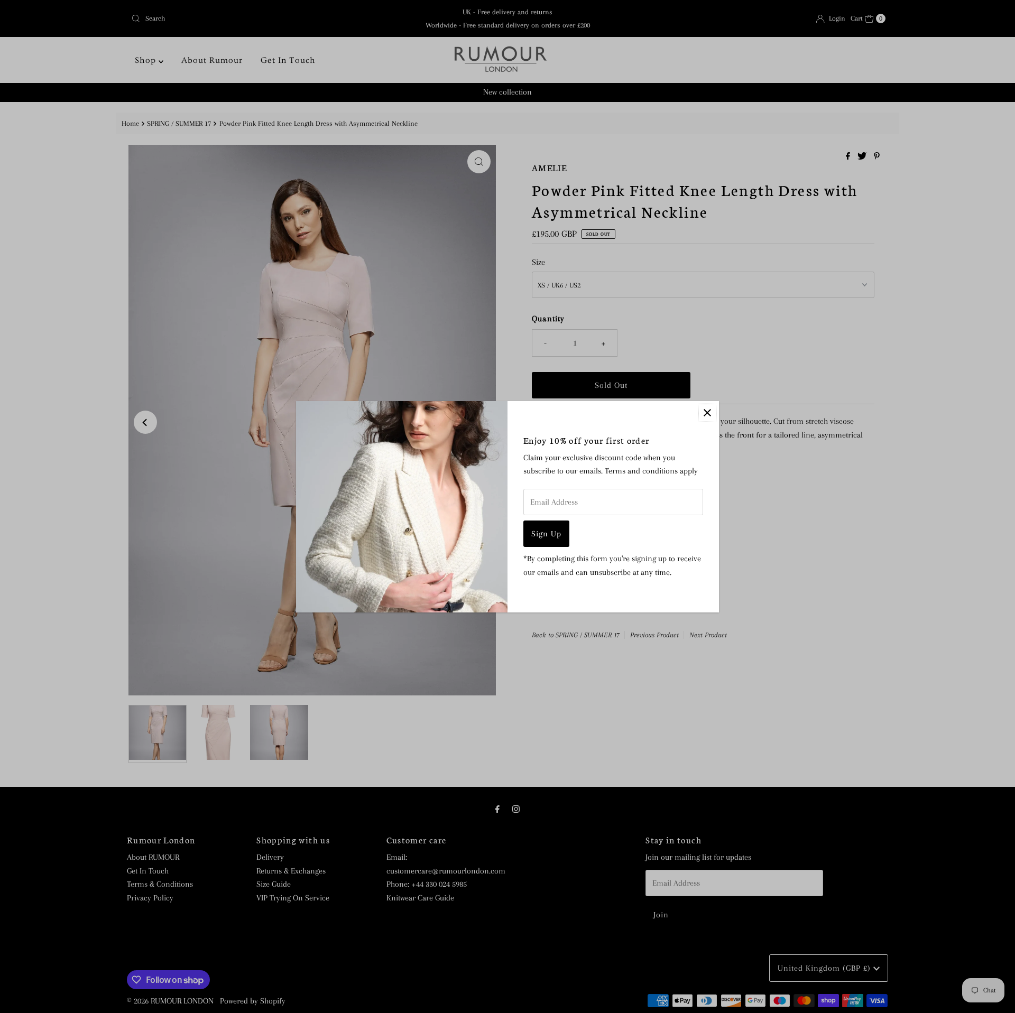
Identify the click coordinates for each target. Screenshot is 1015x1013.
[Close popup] (707, 413)
